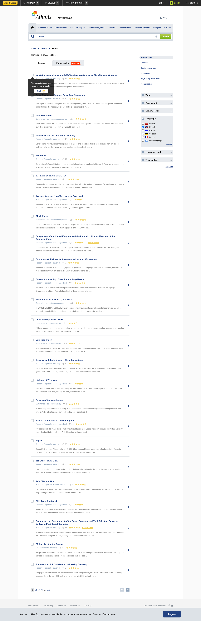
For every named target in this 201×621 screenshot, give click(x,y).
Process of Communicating (49, 400)
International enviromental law (51, 176)
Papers (41, 63)
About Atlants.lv (34, 606)
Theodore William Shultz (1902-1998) (54, 299)
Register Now (192, 3)
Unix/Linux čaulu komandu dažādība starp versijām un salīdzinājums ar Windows (76, 75)
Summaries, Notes (43, 119)
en (160, 3)
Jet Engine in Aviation (47, 461)
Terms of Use (75, 606)
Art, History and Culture (151, 79)
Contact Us (61, 606)
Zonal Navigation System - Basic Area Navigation (60, 95)
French (152, 137)
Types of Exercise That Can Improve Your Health (60, 196)
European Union (44, 115)
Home (33, 48)
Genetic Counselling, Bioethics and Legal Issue (60, 279)
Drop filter (169, 167)
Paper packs (62, 63)
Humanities (145, 73)
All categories (146, 57)
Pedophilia (41, 155)
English (152, 127)
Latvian (152, 124)
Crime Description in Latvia (49, 319)
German (152, 134)
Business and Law (148, 68)
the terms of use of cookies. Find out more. (96, 614)
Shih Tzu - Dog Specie (47, 501)
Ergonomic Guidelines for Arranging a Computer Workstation (66, 259)
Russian (152, 130)
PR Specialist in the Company (50, 544)
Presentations (41, 548)
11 (48, 589)
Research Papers (43, 99)
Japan (39, 440)
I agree (172, 614)
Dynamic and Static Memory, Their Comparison (59, 360)
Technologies (146, 84)
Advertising (48, 606)
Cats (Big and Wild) (45, 481)
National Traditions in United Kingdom (55, 420)
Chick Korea (42, 216)
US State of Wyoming (46, 380)
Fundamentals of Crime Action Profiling (55, 135)
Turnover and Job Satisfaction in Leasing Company (62, 564)
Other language (155, 141)
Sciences (144, 63)
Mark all (169, 144)
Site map (88, 606)
